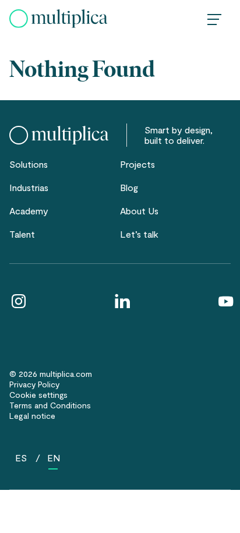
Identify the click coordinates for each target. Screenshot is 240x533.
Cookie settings (38, 395)
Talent (22, 233)
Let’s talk (139, 233)
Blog (129, 187)
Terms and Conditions (50, 405)
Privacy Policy (34, 384)
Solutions (28, 164)
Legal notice (32, 416)
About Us (139, 210)
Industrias (28, 187)
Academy (28, 210)
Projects (137, 164)
